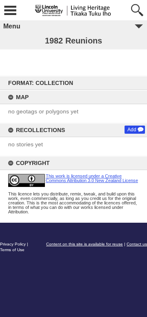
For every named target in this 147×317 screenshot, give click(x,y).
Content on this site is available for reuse (84, 244)
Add (131, 129)
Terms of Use (12, 250)
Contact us (137, 244)
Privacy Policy (13, 244)
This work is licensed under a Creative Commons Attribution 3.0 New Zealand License (92, 178)
